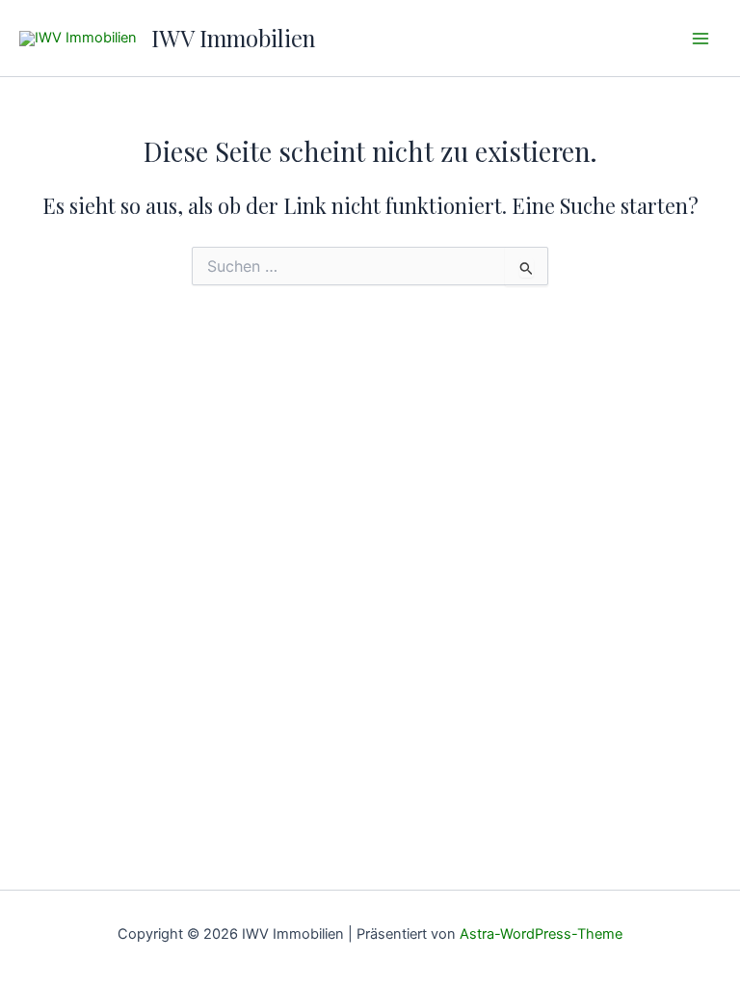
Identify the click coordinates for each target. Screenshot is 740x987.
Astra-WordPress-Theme (541, 934)
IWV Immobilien (233, 37)
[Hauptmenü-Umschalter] (700, 38)
